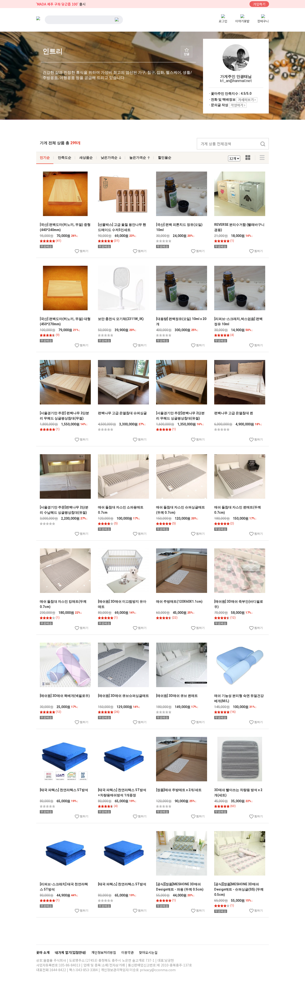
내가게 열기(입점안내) (71, 952)
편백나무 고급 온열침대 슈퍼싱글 (122, 413)
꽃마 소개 (43, 952)
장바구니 (263, 21)
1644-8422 (58, 969)
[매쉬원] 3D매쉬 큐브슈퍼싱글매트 (123, 696)
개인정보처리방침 (104, 952)
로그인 (223, 21)
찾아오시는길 (148, 952)
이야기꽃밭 (242, 21)
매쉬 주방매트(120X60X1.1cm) (179, 601)
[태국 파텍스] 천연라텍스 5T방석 (64, 790)
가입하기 (259, 4)
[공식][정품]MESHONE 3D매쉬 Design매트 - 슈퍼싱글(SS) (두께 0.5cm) (239, 889)
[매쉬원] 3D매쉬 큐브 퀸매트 (177, 696)
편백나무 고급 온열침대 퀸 (233, 413)
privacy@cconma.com (158, 969)
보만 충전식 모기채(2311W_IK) (121, 319)
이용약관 (128, 952)
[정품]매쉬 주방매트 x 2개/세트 (179, 790)
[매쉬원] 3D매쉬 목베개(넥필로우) (65, 696)
